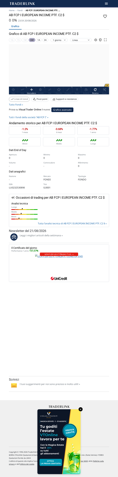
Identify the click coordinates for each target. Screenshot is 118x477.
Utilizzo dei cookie (27, 464)
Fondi (20, 10)
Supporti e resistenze (66, 99)
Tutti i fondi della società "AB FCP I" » (28, 117)
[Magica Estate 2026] (59, 441)
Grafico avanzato (62, 109)
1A (38, 39)
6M (32, 39)
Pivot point (41, 99)
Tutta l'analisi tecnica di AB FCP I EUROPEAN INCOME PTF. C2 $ (71, 223)
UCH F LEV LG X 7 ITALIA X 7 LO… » (59, 254)
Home (12, 10)
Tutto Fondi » (16, 104)
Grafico (15, 26)
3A (45, 39)
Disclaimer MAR (81, 461)
